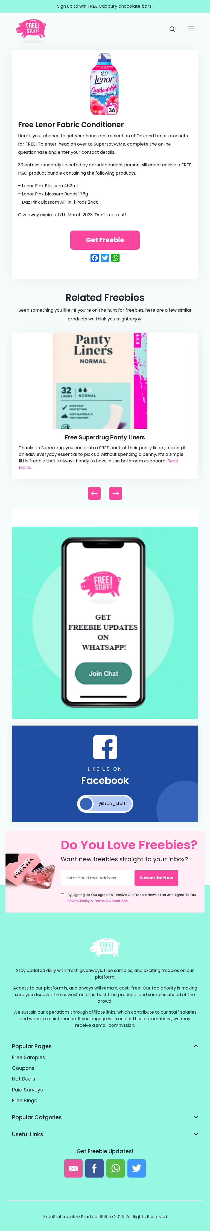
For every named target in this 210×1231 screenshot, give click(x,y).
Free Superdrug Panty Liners (105, 437)
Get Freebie (105, 240)
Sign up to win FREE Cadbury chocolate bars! (105, 6)
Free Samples (28, 1057)
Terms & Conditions (111, 901)
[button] (115, 493)
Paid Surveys (27, 1090)
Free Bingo (24, 1100)
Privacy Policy (79, 901)
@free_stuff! (113, 803)
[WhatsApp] (105, 718)
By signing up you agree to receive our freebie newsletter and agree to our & (132, 897)
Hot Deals (23, 1079)
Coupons (23, 1068)
